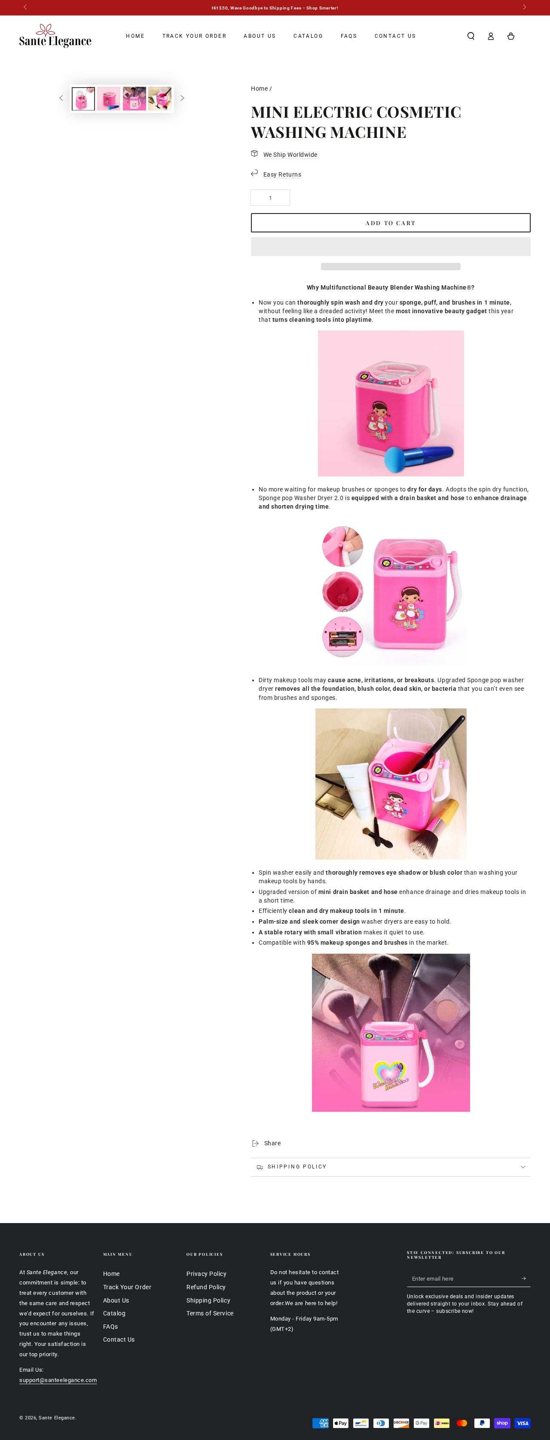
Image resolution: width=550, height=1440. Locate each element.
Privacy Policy (206, 1274)
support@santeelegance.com (58, 1380)
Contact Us (119, 1339)
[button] (391, 246)
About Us (116, 1300)
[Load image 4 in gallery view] (159, 98)
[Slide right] (524, 7)
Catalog (114, 1313)
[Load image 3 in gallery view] (134, 98)
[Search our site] (471, 36)
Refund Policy (206, 1287)
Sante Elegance (57, 1418)
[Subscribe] (526, 1278)
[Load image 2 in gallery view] (108, 98)
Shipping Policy (208, 1300)
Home (259, 88)
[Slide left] (26, 7)
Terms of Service (210, 1313)
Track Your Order (127, 1287)
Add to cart (391, 222)
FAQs (110, 1326)
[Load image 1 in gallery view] (83, 98)
